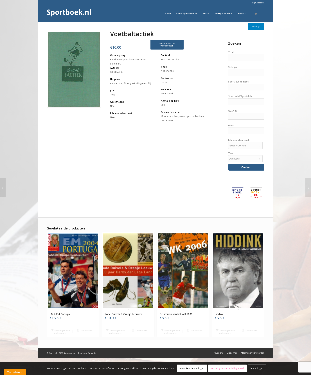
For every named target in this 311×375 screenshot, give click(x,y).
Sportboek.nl (70, 353)
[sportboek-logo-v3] (69, 13)
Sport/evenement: (238, 81)
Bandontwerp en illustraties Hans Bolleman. (128, 61)
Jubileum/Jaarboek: (239, 140)
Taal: (164, 66)
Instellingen (257, 368)
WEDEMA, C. (116, 71)
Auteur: (114, 67)
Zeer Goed (167, 93)
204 (163, 104)
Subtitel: (165, 55)
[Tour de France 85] (308, 187)
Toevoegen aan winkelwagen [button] (61, 331)
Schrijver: (233, 67)
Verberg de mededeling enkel (227, 368)
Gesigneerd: (117, 101)
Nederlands (167, 70)
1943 (112, 94)
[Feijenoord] (3, 187)
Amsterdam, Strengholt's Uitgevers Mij (130, 83)
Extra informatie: (170, 112)
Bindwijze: (167, 78)
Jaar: (112, 90)
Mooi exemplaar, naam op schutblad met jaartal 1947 (183, 118)
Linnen (164, 82)
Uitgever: (115, 79)
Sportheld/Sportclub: (240, 96)
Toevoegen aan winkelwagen (167, 44)
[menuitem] (257, 3)
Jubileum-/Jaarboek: (121, 113)
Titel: (231, 52)
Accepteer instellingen (191, 368)
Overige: (233, 110)
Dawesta (92, 353)
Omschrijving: (118, 55)
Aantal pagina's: (170, 100)
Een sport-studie (170, 59)
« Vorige (255, 26)
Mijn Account (258, 2)
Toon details (85, 330)
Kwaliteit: (166, 89)
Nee (112, 106)
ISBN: (231, 125)
